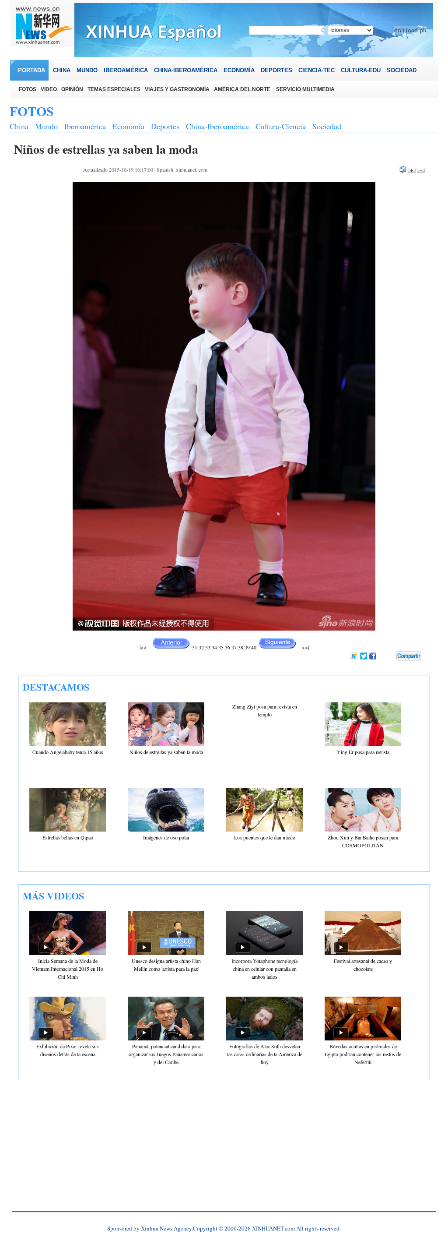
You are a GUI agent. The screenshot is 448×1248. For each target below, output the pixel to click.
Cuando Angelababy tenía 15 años (67, 751)
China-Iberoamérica (217, 126)
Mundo (46, 126)
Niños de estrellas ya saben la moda (166, 751)
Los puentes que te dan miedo (264, 837)
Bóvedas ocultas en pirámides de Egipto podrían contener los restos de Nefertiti (363, 1054)
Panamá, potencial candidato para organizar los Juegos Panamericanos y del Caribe (166, 1054)
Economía (128, 126)
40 (253, 647)
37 (234, 647)
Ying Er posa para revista (363, 751)
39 (247, 647)
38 (240, 647)
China (19, 126)
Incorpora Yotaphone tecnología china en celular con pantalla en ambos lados (264, 968)
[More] (408, 656)
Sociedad (326, 126)
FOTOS (32, 110)
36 (227, 647)
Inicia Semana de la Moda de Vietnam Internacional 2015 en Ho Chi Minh (67, 968)
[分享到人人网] (390, 656)
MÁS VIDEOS (53, 895)
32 (201, 647)
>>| (305, 647)
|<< (143, 647)
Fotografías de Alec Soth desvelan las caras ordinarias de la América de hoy (264, 1054)
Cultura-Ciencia (281, 126)
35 (221, 647)
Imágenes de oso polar (166, 837)
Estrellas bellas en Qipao (67, 837)
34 (214, 647)
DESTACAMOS (56, 687)
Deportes (165, 126)
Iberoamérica (85, 126)
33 (207, 647)
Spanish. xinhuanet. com (182, 169)
